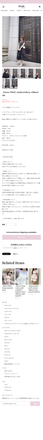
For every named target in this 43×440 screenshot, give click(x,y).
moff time (8, 311)
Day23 (19, 10)
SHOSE (7, 349)
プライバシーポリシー (11, 374)
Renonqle (4, 10)
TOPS (6, 336)
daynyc (12, 10)
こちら (15, 248)
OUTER (7, 343)
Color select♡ (9, 358)
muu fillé (7, 314)
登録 (35, 403)
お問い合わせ (8, 371)
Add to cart (21, 237)
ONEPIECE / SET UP (11, 333)
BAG (6, 346)
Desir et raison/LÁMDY (12, 330)
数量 (3, 224)
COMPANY (7, 387)
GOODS (7, 352)
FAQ (5, 384)
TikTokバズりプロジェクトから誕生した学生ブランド (21, 323)
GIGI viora (26, 10)
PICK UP (7, 355)
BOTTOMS (8, 339)
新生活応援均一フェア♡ (12, 364)
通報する (15, 254)
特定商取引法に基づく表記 (12, 376)
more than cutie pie (11, 308)
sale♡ (6, 361)
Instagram (7, 390)
